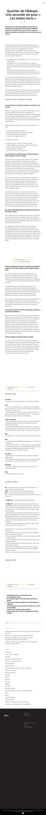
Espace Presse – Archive (29, 723)
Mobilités (7, 684)
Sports (6, 695)
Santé (6, 693)
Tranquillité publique (10, 697)
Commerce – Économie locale (12, 661)
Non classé (8, 686)
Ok (23, 813)
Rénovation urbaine (10, 688)
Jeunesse (7, 679)
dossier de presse (23, 387)
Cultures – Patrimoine (10, 670)
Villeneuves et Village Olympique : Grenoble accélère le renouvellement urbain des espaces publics (19, 638)
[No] (44, 812)
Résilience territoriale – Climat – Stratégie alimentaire (18, 690)
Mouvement (26, 715)
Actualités (7, 657)
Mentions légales (28, 727)
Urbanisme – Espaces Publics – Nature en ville (17, 702)
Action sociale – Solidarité (11, 654)
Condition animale (9, 663)
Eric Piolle (26, 713)
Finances (7, 677)
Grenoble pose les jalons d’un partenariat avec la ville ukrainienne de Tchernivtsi (22, 632)
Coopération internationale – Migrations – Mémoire (18, 668)
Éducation (7, 675)
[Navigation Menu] (43, 3)
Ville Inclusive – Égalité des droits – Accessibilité (17, 704)
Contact (26, 725)
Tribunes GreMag (9, 699)
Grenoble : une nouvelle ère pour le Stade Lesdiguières (19, 635)
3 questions (8, 652)
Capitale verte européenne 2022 (13, 659)
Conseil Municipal (9, 666)
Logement (7, 681)
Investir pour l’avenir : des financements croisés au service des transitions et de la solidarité (21, 642)
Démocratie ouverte (10, 672)
